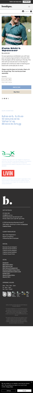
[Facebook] (4, 98)
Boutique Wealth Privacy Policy (11, 270)
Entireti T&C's (6, 273)
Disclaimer (5, 262)
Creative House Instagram (10, 250)
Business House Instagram (10, 247)
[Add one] (9, 79)
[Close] (31, 383)
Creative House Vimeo (9, 254)
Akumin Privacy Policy (9, 275)
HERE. (20, 312)
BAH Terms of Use (7, 266)
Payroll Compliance (8, 236)
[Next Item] (29, 30)
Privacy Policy (9, 387)
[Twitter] (8, 98)
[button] (31, 11)
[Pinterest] (6, 98)
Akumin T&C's (6, 277)
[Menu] (29, 6)
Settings (9, 390)
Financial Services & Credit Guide (12, 271)
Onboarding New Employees (10, 238)
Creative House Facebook (10, 252)
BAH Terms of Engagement (10, 268)
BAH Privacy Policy (8, 264)
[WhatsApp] (2, 98)
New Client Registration (9, 234)
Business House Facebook (10, 248)
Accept (24, 390)
